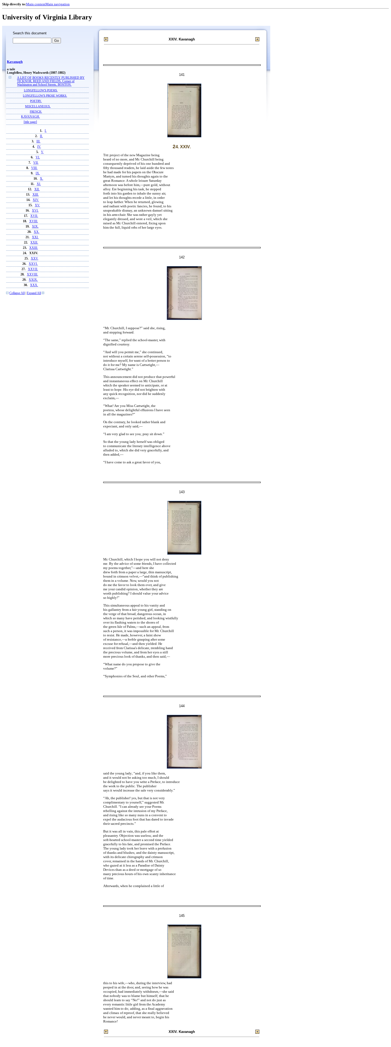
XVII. (34, 216)
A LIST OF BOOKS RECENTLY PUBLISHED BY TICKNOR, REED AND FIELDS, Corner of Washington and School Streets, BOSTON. (51, 81)
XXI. (35, 237)
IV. (39, 147)
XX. (36, 232)
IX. (38, 173)
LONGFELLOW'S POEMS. (41, 90)
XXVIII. (32, 274)
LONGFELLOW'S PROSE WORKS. (45, 95)
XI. (39, 184)
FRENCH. (36, 111)
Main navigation (57, 4)
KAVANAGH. (30, 116)
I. (46, 131)
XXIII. (33, 248)
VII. (36, 162)
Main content (35, 4)
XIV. (36, 200)
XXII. (34, 242)
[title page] (30, 122)
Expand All (34, 293)
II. (41, 136)
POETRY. (36, 100)
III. (38, 141)
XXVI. (33, 264)
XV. (37, 205)
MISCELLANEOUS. (38, 106)
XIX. (35, 226)
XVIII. (33, 221)
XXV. (34, 258)
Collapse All (17, 293)
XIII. (35, 194)
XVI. (35, 210)
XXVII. (33, 269)
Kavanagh (15, 62)
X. (41, 178)
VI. (38, 157)
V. (42, 152)
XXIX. (33, 280)
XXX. (34, 285)
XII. (37, 189)
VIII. (34, 168)
